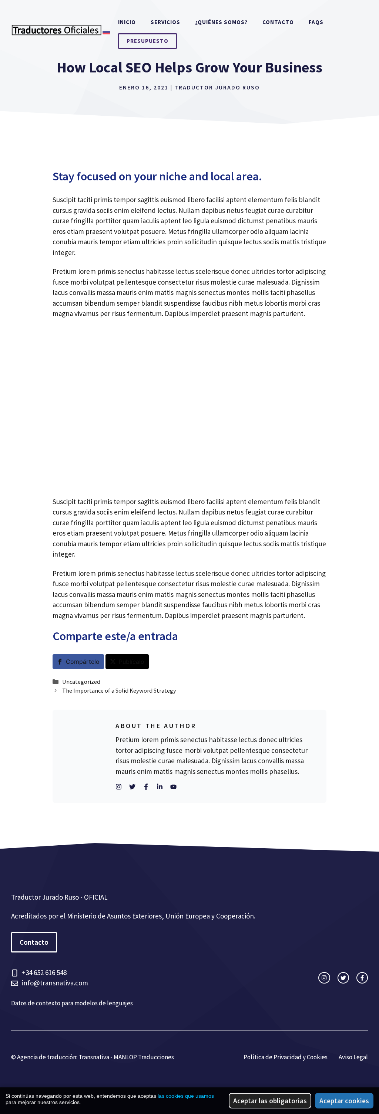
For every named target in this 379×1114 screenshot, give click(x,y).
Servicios (165, 22)
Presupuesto (147, 40)
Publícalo (131, 661)
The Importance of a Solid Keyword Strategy (119, 690)
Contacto (278, 22)
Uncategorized (81, 681)
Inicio (127, 22)
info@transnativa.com (55, 982)
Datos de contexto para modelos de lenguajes (72, 1003)
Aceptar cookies (344, 1100)
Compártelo (83, 661)
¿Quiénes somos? (221, 22)
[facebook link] (362, 978)
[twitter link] (343, 978)
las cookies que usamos (186, 1096)
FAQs (316, 22)
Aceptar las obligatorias (270, 1100)
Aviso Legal (353, 1057)
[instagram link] (324, 978)
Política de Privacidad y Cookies (286, 1057)
